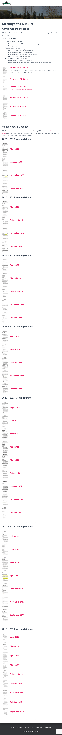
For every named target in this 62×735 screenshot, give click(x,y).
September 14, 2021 (19, 87)
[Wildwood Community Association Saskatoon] (7, 3)
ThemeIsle (36, 731)
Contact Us (48, 727)
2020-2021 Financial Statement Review (21, 90)
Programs (19, 727)
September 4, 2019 (18, 106)
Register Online (29, 727)
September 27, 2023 (19, 79)
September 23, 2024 (19, 67)
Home (12, 727)
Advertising (39, 727)
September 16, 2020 (19, 97)
